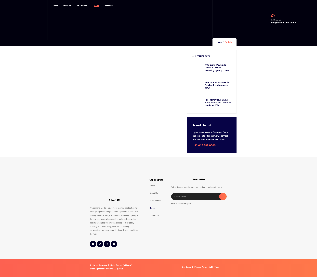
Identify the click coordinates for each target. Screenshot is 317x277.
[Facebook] (93, 244)
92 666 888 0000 (205, 145)
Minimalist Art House (96, 67)
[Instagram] (107, 244)
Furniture (96, 61)
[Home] (23, 19)
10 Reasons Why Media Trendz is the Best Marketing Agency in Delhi (217, 68)
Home (219, 42)
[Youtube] (114, 244)
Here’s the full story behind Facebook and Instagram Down (217, 85)
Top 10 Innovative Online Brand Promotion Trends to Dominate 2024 (218, 103)
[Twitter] (100, 244)
